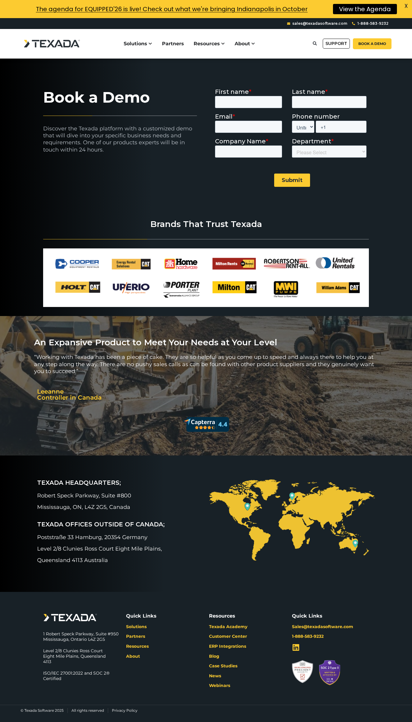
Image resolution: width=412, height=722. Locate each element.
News (215, 676)
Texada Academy (228, 626)
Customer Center (228, 636)
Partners (135, 636)
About (133, 656)
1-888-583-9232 (308, 636)
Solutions (136, 626)
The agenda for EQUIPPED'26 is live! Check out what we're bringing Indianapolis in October (172, 9)
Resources (137, 646)
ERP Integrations (227, 646)
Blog (214, 656)
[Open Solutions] (150, 43)
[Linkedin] (295, 647)
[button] (315, 44)
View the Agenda (365, 9)
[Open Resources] (223, 43)
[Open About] (253, 43)
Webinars (219, 685)
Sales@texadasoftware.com (322, 626)
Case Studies (223, 666)
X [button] (406, 6)
